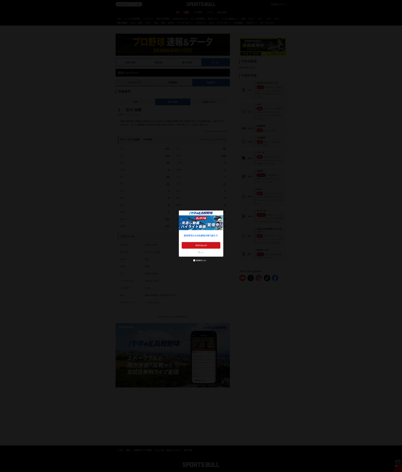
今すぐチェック (201, 245)
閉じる (201, 252)
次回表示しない (201, 260)
